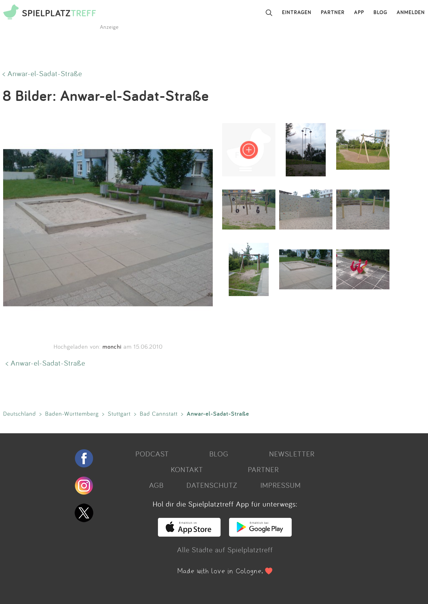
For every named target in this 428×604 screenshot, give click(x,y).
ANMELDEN (411, 12)
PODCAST (152, 453)
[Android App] (260, 534)
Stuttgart (119, 413)
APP (359, 12)
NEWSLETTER (292, 453)
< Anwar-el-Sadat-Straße (42, 73)
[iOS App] (189, 534)
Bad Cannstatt (159, 413)
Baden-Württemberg (72, 413)
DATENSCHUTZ (211, 485)
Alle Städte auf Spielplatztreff (225, 549)
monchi (112, 346)
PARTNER (333, 12)
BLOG (380, 12)
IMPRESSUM (280, 485)
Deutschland (19, 413)
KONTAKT (187, 469)
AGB (156, 485)
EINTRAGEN (296, 12)
